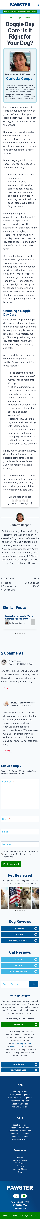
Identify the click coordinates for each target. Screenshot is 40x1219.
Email (6, 831)
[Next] (33, 622)
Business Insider (17, 1046)
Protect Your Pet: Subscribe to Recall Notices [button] (20, 12)
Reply (5, 688)
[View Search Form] (38, 5)
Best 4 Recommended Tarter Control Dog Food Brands (19, 617)
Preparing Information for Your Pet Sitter (9, 584)
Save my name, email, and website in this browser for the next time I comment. (21, 854)
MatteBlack (22, 1208)
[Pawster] (20, 5)
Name (6, 819)
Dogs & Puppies (23, 17)
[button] (20, 1157)
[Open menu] (3, 4)
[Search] (33, 984)
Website (6, 844)
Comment (8, 781)
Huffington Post (24, 1043)
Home (12, 17)
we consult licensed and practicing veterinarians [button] (20, 95)
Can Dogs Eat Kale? (32, 582)
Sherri (12, 661)
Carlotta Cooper (20, 525)
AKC (14, 1043)
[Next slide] (37, 897)
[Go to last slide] (7, 622)
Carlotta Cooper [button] (20, 78)
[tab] (15, 633)
